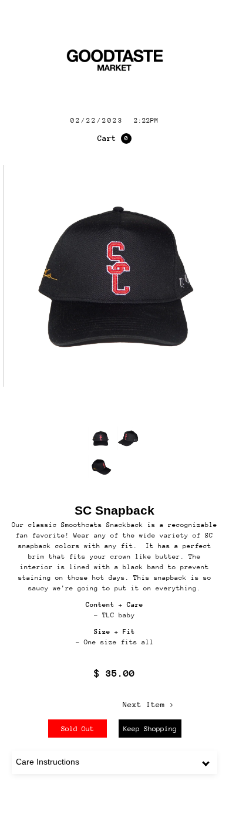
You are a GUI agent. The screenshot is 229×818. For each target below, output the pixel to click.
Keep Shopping (150, 729)
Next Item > (148, 704)
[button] (114, 138)
